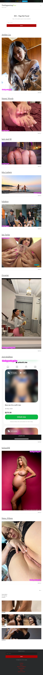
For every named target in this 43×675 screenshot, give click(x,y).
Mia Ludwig (7, 172)
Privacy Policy (21, 668)
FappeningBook (4, 594)
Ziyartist (5, 275)
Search (21, 25)
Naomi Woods (7, 98)
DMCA (21, 670)
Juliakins (5, 201)
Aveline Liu (6, 35)
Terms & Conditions (21, 666)
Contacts (21, 663)
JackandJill (6, 448)
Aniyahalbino (7, 357)
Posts (23, 659)
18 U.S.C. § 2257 (21, 671)
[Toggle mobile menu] (40, 5)
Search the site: (21, 651)
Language (25, 659)
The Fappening (4, 595)
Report (21, 665)
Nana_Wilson (7, 518)
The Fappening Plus (19, 659)
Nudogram (3, 597)
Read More (39, 92)
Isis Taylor (6, 235)
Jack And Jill (6, 139)
